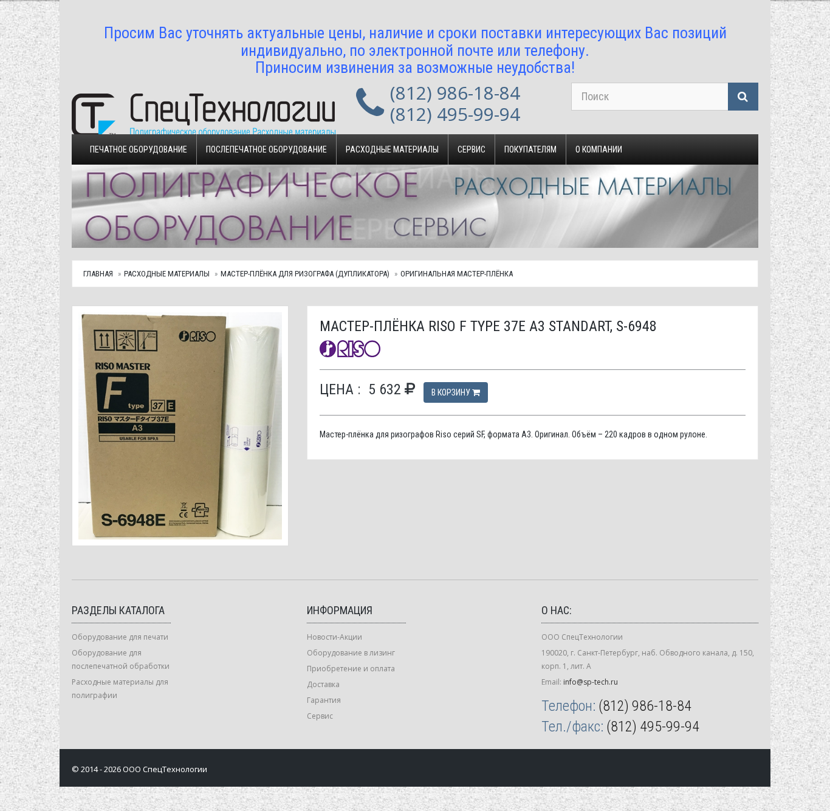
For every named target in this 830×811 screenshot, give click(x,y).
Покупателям (530, 149)
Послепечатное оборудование (266, 149)
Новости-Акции (334, 637)
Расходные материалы (392, 149)
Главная (98, 273)
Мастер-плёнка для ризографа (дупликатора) (305, 273)
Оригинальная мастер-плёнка (456, 273)
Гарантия (324, 700)
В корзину (451, 392)
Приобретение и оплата (351, 668)
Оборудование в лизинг (351, 653)
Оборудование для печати (120, 637)
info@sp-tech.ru (590, 682)
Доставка (323, 684)
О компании (598, 149)
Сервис (471, 149)
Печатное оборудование (138, 149)
